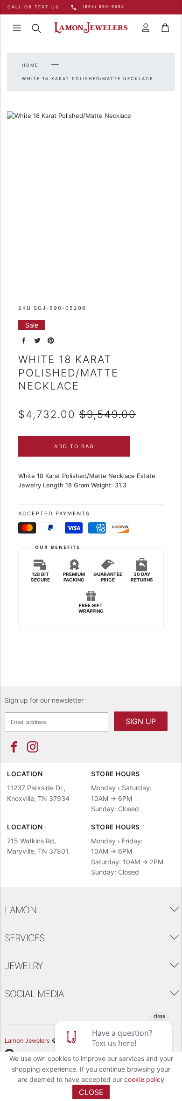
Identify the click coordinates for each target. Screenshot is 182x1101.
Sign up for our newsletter (44, 700)
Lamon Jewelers (27, 1040)
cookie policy (144, 1079)
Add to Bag (74, 446)
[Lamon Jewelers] (91, 27)
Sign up (141, 721)
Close (91, 1092)
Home (30, 65)
